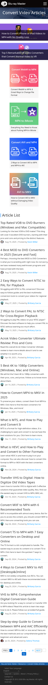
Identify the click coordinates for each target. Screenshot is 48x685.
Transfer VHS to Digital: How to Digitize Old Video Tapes (22, 480)
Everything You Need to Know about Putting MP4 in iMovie (24, 129)
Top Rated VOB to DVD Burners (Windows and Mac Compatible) (22, 225)
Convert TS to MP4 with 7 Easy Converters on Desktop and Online (21, 536)
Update (16, 674)
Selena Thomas (32, 641)
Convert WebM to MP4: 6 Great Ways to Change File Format (22, 92)
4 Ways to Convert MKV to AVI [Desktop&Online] (21, 569)
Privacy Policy (32, 674)
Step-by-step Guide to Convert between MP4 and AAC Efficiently (23, 623)
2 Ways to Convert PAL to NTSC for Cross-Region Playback (22, 313)
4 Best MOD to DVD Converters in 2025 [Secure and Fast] (22, 252)
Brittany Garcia (34, 303)
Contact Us (9, 677)
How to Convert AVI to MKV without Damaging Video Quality (23, 201)
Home (14, 664)
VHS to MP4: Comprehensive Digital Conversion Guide (20, 596)
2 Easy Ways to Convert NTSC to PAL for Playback (22, 282)
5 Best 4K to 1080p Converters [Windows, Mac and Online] (21, 367)
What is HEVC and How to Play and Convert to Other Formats (21, 449)
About (23, 674)
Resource (22, 664)
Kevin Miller (32, 242)
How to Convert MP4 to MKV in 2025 (22, 395)
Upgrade (8, 674)
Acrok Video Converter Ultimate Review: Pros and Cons (23, 340)
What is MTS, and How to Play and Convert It (21, 422)
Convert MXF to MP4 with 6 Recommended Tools (19, 507)
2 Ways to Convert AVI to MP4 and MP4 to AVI (24, 164)
